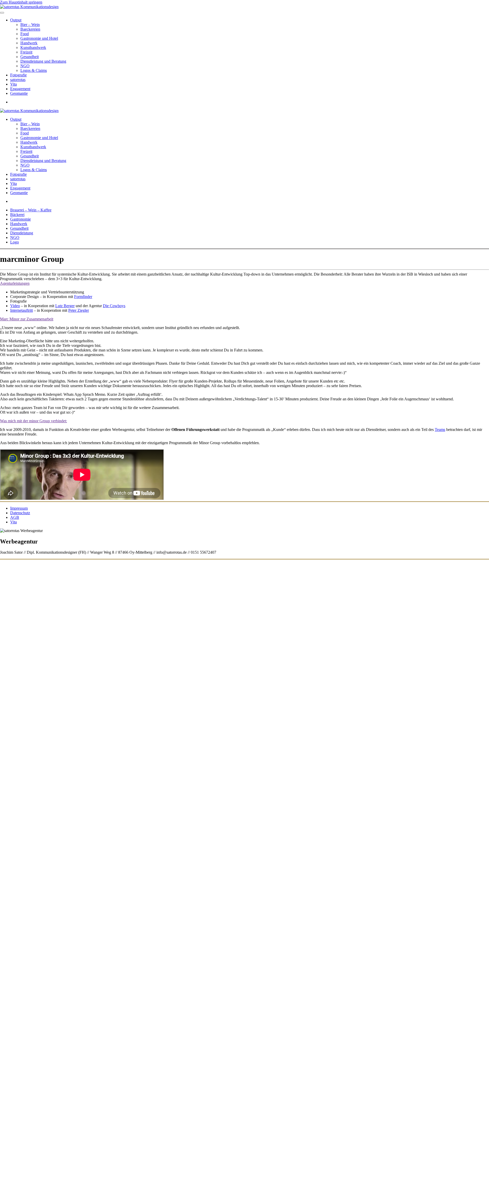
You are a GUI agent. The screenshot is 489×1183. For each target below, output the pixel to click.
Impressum (19, 508)
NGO (25, 66)
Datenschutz (20, 513)
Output (15, 20)
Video (15, 306)
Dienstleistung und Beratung (43, 61)
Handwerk (28, 43)
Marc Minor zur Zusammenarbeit (26, 319)
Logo (14, 242)
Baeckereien (30, 29)
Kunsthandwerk (33, 47)
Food (24, 34)
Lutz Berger (65, 306)
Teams (440, 429)
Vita (13, 84)
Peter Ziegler (78, 310)
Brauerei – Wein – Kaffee (30, 210)
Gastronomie (20, 219)
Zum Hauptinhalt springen (21, 2)
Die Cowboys (114, 306)
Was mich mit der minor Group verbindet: (33, 421)
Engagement (20, 89)
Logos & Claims (33, 70)
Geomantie (19, 93)
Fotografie (18, 75)
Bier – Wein (30, 24)
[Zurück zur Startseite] (29, 7)
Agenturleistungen (15, 283)
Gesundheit (29, 57)
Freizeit (26, 52)
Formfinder (83, 296)
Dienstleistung (21, 233)
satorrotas (17, 79)
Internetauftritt (21, 310)
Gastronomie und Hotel (39, 38)
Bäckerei (17, 214)
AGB (14, 517)
